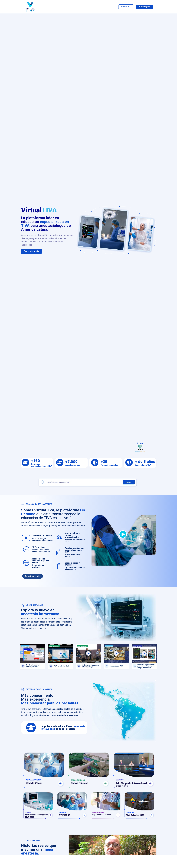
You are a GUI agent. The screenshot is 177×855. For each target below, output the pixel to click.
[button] (23, 656)
